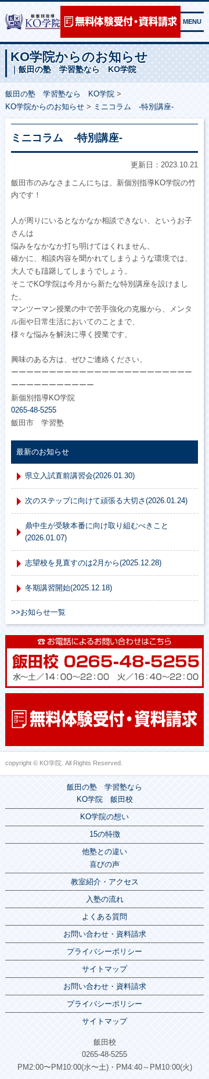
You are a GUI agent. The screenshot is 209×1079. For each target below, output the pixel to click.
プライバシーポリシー (104, 951)
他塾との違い (104, 851)
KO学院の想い (104, 816)
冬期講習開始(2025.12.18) (68, 587)
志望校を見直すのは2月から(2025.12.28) (93, 562)
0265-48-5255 (33, 410)
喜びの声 (104, 864)
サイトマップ (104, 969)
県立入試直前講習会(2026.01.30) (80, 475)
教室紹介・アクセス (105, 881)
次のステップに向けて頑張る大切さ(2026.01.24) (106, 500)
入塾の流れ (105, 899)
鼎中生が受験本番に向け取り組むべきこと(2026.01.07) (96, 532)
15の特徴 (104, 834)
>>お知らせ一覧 (38, 612)
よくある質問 (104, 916)
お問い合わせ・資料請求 (104, 934)
